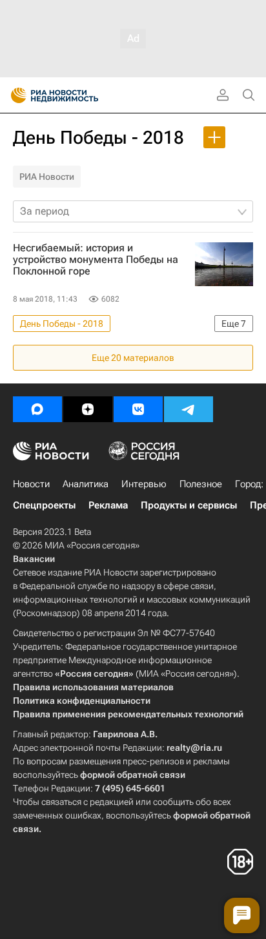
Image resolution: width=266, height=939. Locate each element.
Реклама (108, 505)
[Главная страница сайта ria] (14, 95)
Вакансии (34, 559)
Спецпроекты (44, 505)
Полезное (200, 484)
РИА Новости (46, 176)
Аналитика (85, 484)
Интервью (144, 484)
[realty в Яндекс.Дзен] (87, 409)
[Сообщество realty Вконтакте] (138, 409)
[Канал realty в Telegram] (188, 409)
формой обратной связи (132, 775)
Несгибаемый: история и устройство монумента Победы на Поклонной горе (95, 259)
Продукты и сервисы (189, 505)
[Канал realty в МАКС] (37, 409)
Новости (31, 484)
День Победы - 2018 (98, 137)
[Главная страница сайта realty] (77, 95)
